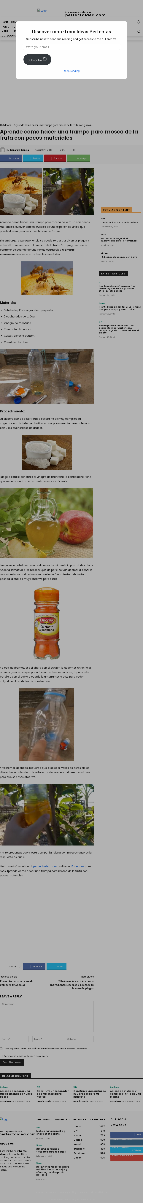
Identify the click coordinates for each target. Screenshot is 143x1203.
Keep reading (71, 70)
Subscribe (35, 60)
